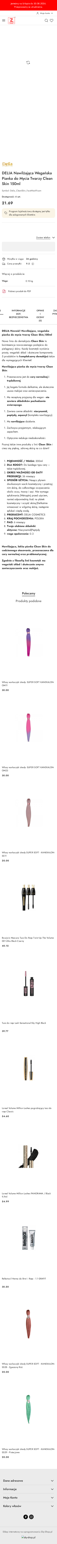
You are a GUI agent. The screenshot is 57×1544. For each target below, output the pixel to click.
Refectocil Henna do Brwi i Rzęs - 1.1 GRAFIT (24, 1278)
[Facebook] (25, 1517)
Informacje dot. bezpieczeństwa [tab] (18, 314)
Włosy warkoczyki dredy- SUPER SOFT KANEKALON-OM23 (28, 769)
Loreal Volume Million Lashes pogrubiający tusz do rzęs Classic (27, 1110)
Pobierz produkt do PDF (19, 291)
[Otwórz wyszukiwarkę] (46, 20)
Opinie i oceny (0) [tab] (40, 315)
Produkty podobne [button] (28, 601)
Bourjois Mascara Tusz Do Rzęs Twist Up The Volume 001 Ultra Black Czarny (28, 939)
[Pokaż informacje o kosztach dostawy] (33, 264)
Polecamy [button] (28, 593)
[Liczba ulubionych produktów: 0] (51, 20)
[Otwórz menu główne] (4, 20)
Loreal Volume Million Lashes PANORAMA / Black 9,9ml (26, 1195)
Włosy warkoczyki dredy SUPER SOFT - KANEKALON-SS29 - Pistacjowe (28, 1451)
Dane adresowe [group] (13, 1481)
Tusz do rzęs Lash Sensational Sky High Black (24, 1023)
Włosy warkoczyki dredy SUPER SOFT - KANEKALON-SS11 (28, 854)
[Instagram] (31, 1517)
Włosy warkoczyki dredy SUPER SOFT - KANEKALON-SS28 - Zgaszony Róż (28, 1365)
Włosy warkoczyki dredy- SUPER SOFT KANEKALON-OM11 (28, 684)
